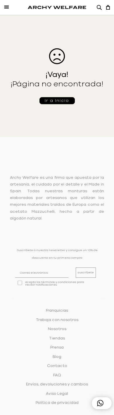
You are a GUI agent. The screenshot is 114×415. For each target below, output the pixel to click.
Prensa (57, 347)
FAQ (57, 375)
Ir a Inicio (57, 100)
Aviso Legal (57, 393)
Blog (57, 357)
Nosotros (57, 329)
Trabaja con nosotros (57, 320)
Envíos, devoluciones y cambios (57, 384)
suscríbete (86, 272)
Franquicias (57, 310)
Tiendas (57, 338)
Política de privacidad (57, 402)
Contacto (57, 366)
